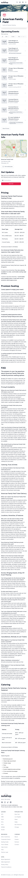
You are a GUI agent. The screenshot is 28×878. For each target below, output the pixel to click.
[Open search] (17, 2)
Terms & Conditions (6, 867)
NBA (2, 817)
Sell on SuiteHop (5, 836)
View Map (22, 154)
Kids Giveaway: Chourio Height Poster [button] (16, 63)
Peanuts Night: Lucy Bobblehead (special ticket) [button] (16, 123)
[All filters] (2, 36)
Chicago (17, 827)
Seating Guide (4, 842)
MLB (2, 819)
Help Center (4, 847)
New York (17, 814)
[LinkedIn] (10, 802)
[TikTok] (8, 802)
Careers (17, 839)
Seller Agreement (5, 862)
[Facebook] (2, 802)
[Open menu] (26, 2)
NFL (2, 814)
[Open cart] (20, 2)
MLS (2, 824)
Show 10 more (6, 128)
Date (6, 36)
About (16, 836)
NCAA (3, 829)
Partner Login (4, 852)
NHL (2, 822)
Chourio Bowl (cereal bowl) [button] (15, 53)
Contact (17, 844)
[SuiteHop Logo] (4, 2)
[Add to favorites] (24, 7)
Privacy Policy (4, 864)
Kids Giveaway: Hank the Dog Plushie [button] (16, 113)
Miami (16, 819)
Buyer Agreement (5, 859)
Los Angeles (18, 817)
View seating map (8, 166)
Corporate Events (5, 839)
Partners (17, 842)
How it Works (4, 844)
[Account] (23, 2)
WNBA (3, 827)
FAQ (2, 849)
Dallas (16, 822)
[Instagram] (5, 802)
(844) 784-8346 (5, 799)
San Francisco (18, 824)
